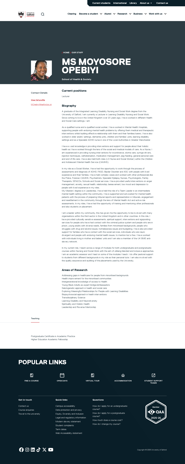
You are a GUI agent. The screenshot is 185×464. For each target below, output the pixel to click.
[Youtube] (50, 449)
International (120, 3)
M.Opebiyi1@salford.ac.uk (41, 105)
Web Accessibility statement (69, 433)
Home (66, 53)
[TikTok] (38, 449)
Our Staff (77, 53)
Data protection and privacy (69, 410)
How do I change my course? (106, 424)
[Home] (26, 17)
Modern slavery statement (68, 421)
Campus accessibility (65, 406)
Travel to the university (29, 414)
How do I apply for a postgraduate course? (108, 414)
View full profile (38, 100)
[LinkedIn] (33, 449)
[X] (44, 449)
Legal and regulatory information (71, 418)
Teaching (35, 319)
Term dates (61, 429)
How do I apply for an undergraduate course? (109, 407)
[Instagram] (27, 449)
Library (133, 3)
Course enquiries (26, 410)
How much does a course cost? (107, 420)
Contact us (162, 3)
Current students (101, 3)
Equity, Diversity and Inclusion (70, 414)
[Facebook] (21, 449)
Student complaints (65, 425)
